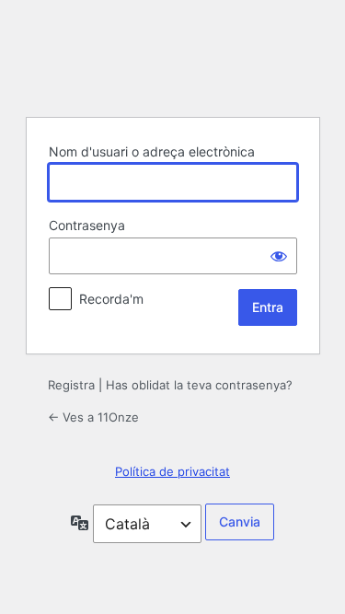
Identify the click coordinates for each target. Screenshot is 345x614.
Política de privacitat (172, 471)
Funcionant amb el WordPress (173, 56)
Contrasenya (87, 225)
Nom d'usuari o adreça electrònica (152, 151)
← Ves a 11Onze (93, 417)
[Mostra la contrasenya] (278, 255)
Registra (71, 384)
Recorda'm (111, 299)
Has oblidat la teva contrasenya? (199, 384)
